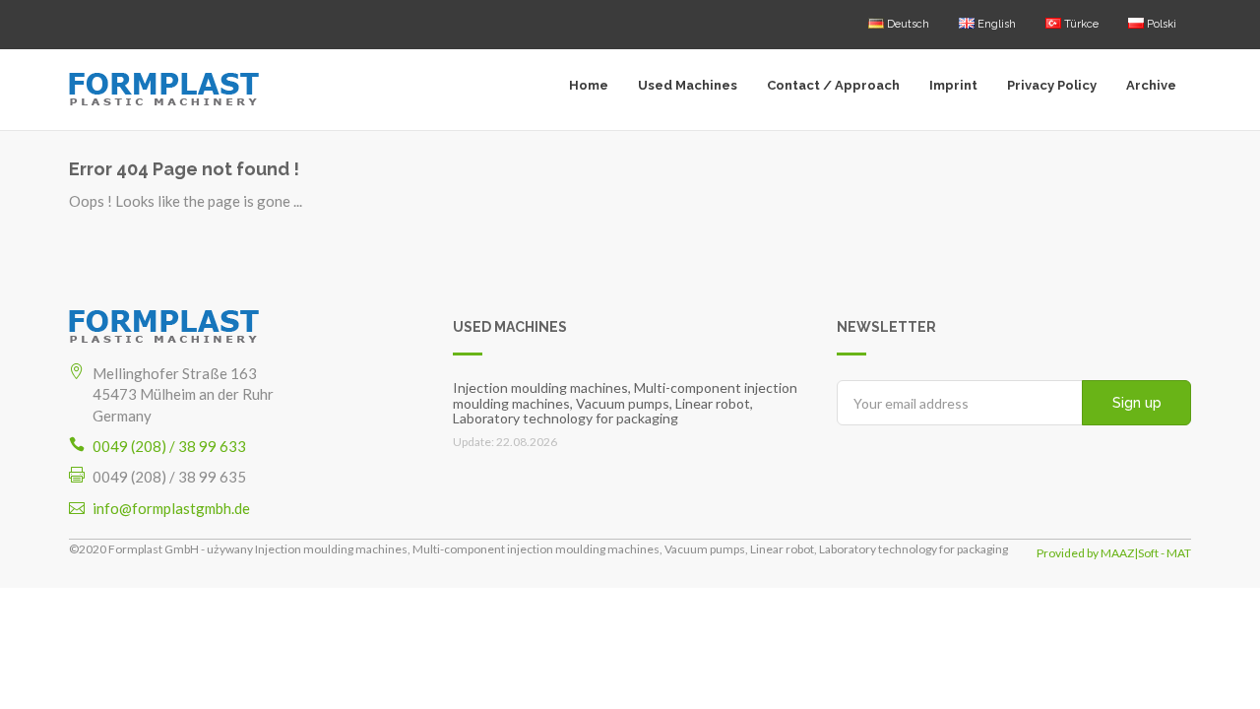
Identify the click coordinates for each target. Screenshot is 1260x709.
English (995, 24)
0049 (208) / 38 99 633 (169, 446)
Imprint (953, 85)
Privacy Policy (1052, 85)
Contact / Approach (833, 85)
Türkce (1080, 24)
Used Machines (687, 85)
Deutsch (906, 24)
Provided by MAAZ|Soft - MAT (1114, 553)
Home (588, 85)
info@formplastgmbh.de (171, 508)
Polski (1160, 24)
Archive (1151, 85)
